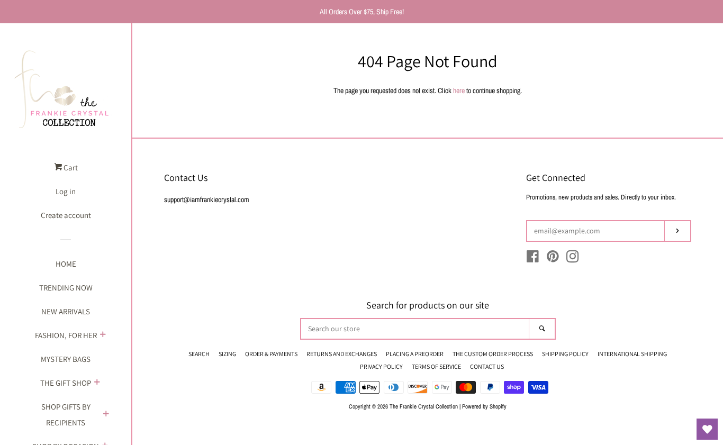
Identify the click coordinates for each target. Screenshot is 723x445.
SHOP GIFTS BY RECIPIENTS (66, 415)
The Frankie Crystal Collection (424, 406)
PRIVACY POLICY (381, 366)
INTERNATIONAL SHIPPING (632, 354)
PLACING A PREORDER (415, 354)
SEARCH (199, 354)
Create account (66, 215)
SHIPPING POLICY (565, 354)
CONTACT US (487, 366)
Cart (70, 167)
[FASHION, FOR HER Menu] (103, 335)
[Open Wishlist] (707, 429)
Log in (66, 191)
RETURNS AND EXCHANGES (341, 354)
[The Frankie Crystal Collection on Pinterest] (552, 259)
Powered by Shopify (484, 406)
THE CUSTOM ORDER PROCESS (493, 354)
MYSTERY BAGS (66, 359)
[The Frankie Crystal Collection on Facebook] (532, 259)
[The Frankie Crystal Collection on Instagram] (572, 259)
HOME (66, 264)
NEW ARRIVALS (65, 311)
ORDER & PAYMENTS (271, 354)
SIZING (227, 354)
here (459, 90)
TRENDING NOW (66, 288)
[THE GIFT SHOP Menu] (97, 383)
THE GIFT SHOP (65, 383)
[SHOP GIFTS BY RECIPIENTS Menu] (106, 415)
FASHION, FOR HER (66, 335)
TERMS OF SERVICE (436, 366)
